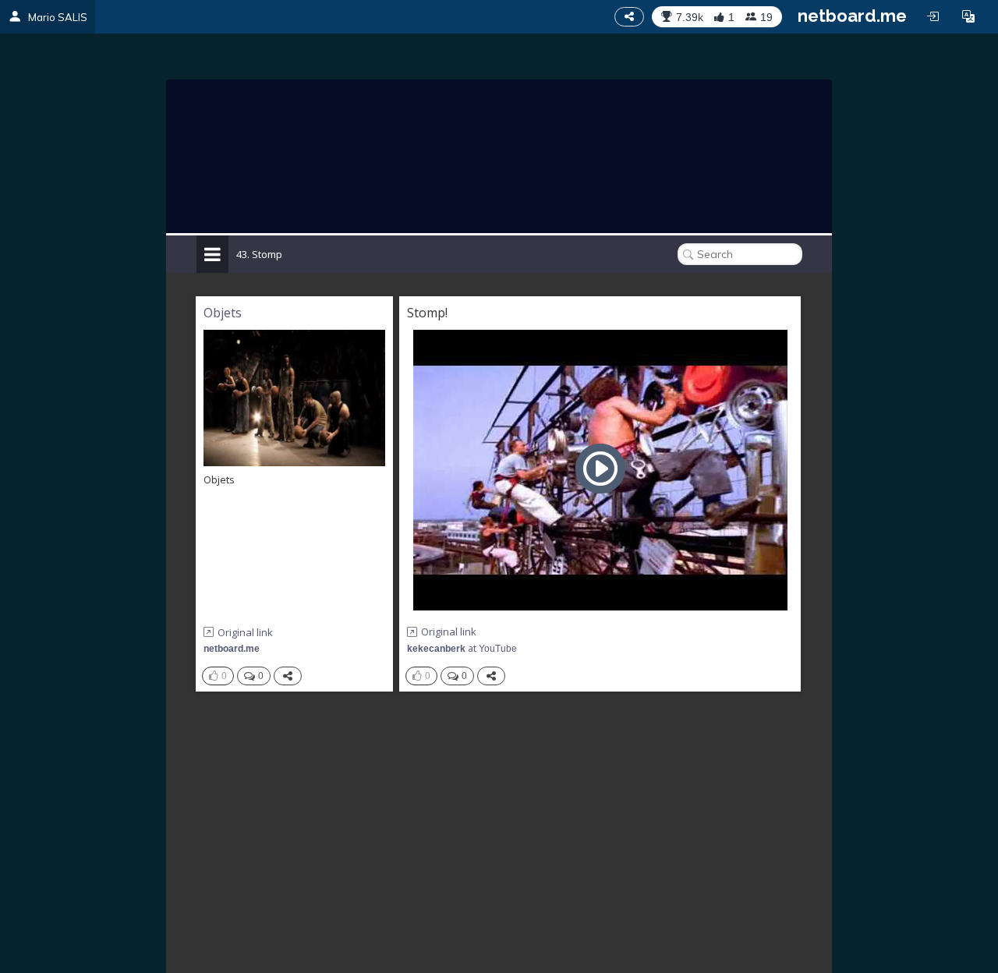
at (462, 648)
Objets (222, 312)
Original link (245, 632)
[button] (968, 16)
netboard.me (852, 15)
